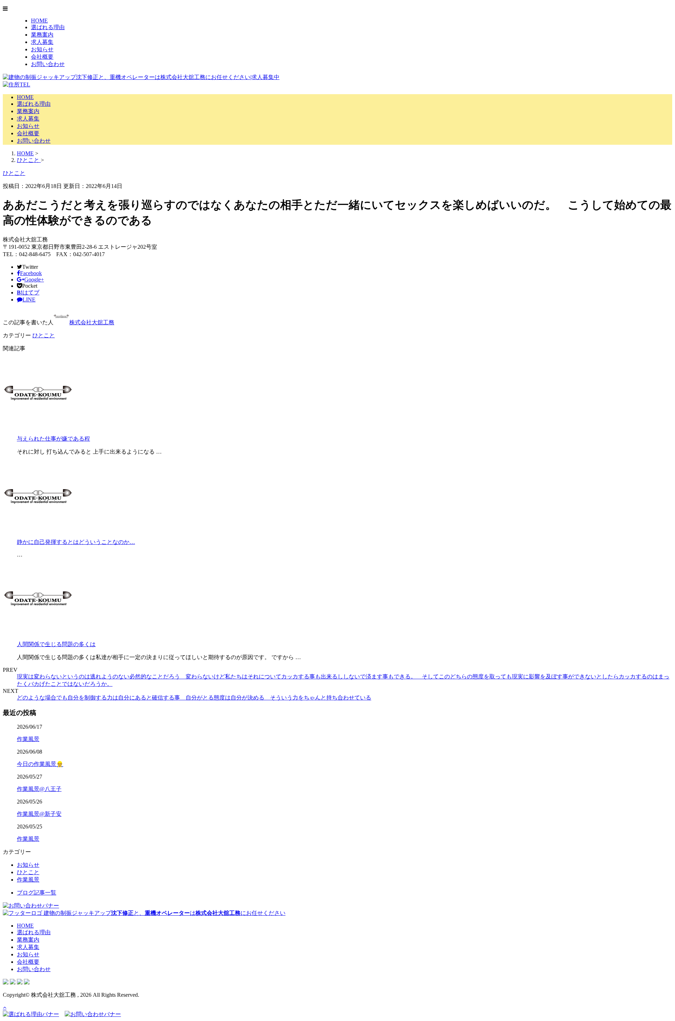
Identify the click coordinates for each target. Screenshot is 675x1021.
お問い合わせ (48, 64)
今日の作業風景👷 (40, 764)
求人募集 (42, 42)
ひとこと (43, 335)
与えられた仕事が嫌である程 (53, 439)
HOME (39, 21)
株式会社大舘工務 (91, 322)
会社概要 (42, 57)
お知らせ (42, 49)
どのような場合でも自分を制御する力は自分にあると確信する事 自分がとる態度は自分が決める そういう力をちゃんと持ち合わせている (194, 698)
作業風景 (28, 739)
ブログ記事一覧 (36, 893)
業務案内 (42, 35)
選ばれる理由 (48, 27)
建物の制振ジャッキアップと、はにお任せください (163, 913)
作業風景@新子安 (39, 814)
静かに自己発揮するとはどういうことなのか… (76, 542)
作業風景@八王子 (39, 789)
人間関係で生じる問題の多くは (56, 644)
